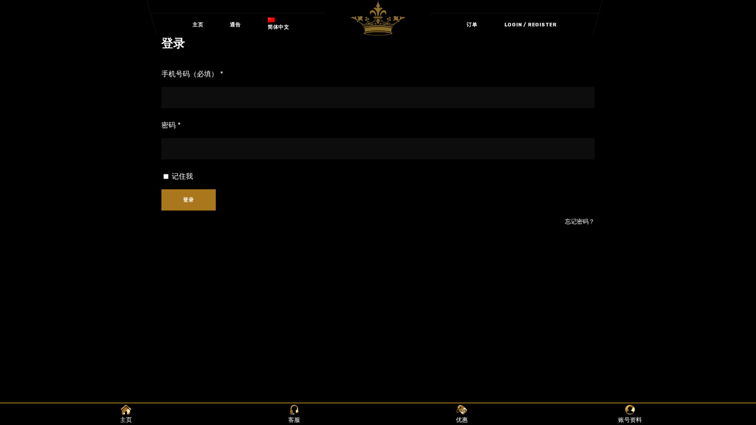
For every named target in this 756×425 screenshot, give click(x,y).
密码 (171, 125)
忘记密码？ (580, 221)
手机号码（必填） (192, 74)
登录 (188, 200)
